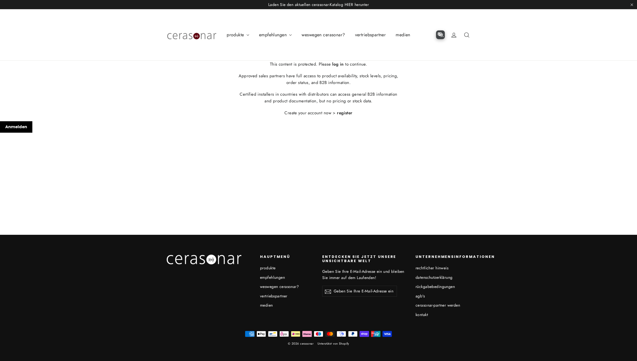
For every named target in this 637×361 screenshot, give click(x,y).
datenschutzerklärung (434, 277)
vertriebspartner (370, 35)
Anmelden (16, 127)
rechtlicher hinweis (432, 268)
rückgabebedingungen (435, 286)
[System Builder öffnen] (440, 34)
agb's (420, 296)
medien (403, 35)
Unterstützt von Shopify (333, 343)
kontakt (422, 315)
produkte (236, 35)
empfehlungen (273, 35)
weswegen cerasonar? (323, 35)
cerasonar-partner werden (438, 305)
